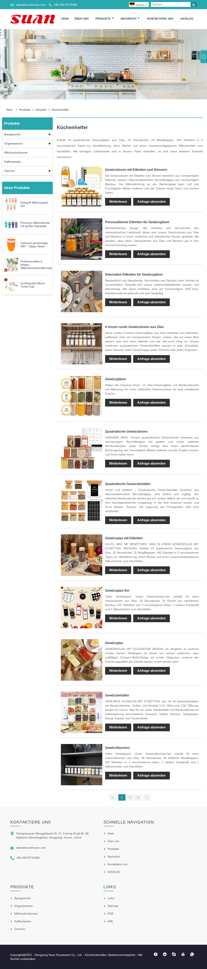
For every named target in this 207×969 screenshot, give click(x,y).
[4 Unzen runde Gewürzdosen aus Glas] (81, 363)
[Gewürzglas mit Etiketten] (81, 574)
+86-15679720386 (65, 4)
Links (111, 898)
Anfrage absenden (151, 201)
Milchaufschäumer (16, 152)
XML (110, 921)
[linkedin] (164, 954)
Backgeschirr (12, 134)
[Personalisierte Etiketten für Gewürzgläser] (81, 258)
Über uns (81, 18)
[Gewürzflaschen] (81, 784)
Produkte (103, 18)
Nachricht (129, 18)
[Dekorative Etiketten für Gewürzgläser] (81, 311)
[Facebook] (155, 954)
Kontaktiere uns (160, 18)
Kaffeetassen (12, 161)
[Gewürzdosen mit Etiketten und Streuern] (81, 206)
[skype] (173, 954)
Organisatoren (13, 143)
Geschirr (41, 109)
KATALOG (187, 18)
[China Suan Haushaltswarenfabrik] (32, 19)
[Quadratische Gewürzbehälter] (81, 520)
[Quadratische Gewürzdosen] (81, 468)
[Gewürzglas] (81, 679)
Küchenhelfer (60, 109)
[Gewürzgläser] (81, 415)
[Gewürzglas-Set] (81, 627)
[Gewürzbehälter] (81, 732)
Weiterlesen (118, 201)
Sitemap (113, 905)
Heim (65, 18)
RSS (110, 913)
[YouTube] (183, 954)
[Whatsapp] (192, 954)
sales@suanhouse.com (31, 4)
